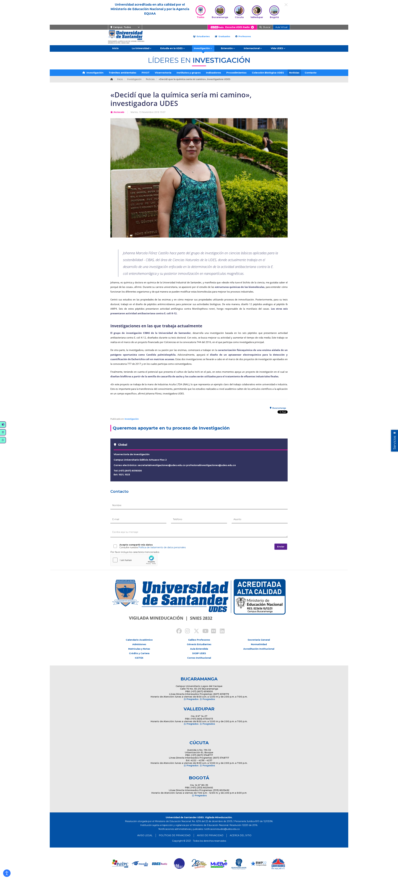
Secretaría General (259, 640)
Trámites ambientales (122, 72)
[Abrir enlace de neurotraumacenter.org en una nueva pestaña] (238, 863)
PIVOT (146, 72)
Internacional (252, 48)
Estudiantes (203, 36)
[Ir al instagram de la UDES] (186, 631)
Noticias (294, 72)
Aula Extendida (199, 649)
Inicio (115, 48)
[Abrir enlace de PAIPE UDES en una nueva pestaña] (120, 863)
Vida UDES (277, 48)
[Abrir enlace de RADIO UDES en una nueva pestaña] (159, 863)
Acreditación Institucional (258, 649)
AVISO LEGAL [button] (145, 835)
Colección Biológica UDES (268, 72)
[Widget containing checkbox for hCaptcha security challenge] (133, 560)
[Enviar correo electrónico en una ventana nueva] (222, 829)
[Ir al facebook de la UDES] (177, 631)
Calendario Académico (139, 640)
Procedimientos (236, 72)
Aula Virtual (281, 27)
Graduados (224, 36)
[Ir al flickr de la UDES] (212, 631)
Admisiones (139, 644)
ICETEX (139, 658)
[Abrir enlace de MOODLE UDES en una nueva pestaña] (140, 863)
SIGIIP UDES (199, 653)
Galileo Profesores (199, 640)
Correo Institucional (199, 658)
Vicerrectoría (163, 72)
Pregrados (193, 699)
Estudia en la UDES (171, 48)
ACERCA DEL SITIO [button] (240, 835)
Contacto (311, 72)
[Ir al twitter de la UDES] (195, 631)
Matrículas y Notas (139, 649)
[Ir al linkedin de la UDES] (221, 631)
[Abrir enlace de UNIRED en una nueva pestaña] (179, 863)
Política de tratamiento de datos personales (162, 547)
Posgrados (209, 699)
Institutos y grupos (189, 72)
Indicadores (213, 72)
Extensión (227, 48)
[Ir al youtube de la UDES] (203, 631)
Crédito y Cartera (139, 653)
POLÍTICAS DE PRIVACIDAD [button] (175, 835)
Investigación (202, 48)
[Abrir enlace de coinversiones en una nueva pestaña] (278, 863)
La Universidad (140, 48)
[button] (7, 873)
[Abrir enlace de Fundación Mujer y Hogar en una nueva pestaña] (199, 863)
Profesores (244, 36)
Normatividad (259, 644)
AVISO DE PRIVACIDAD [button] (210, 835)
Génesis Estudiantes (199, 644)
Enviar (280, 546)
